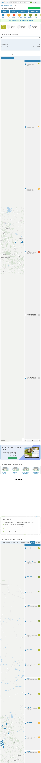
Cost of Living (13, 542)
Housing (27, 542)
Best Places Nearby (34, 11)
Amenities (8, 542)
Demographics (23, 11)
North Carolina (6, 5)
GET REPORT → (12, 457)
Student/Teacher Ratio (33, 58)
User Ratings (37, 542)
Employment (23, 542)
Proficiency (7, 58)
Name (21, 58)
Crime (18, 542)
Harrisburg (11, 5)
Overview (4, 11)
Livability (34, 2)
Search (1, 5)
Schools (32, 542)
